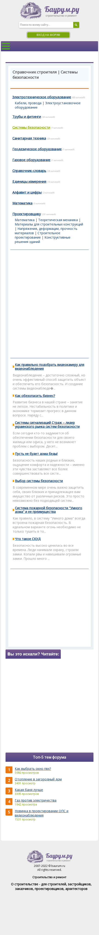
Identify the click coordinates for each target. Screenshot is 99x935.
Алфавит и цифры (27, 192)
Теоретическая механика (58, 220)
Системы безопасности (31, 127)
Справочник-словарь (29, 170)
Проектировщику (26, 213)
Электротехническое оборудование (41, 97)
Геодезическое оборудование (37, 149)
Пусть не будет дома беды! (36, 453)
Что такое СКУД (28, 539)
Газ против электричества (35, 800)
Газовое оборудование (31, 159)
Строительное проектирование (37, 235)
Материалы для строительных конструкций (49, 224)
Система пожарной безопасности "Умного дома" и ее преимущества (48, 510)
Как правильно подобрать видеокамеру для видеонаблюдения (49, 366)
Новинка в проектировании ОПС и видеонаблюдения (41, 813)
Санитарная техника (29, 138)
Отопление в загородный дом (38, 779)
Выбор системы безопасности (39, 481)
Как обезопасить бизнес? (35, 395)
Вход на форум (48, 35)
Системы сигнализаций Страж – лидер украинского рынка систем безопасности (47, 424)
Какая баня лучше (29, 790)
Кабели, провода (28, 103)
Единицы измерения (29, 181)
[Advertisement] (49, 303)
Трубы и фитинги (26, 116)
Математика (22, 203)
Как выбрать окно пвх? (33, 768)
